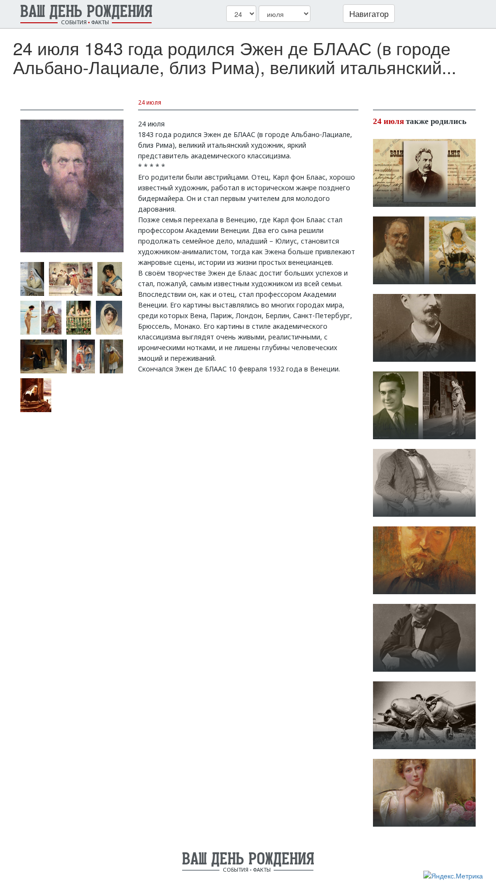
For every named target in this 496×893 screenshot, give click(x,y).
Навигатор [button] (368, 13)
